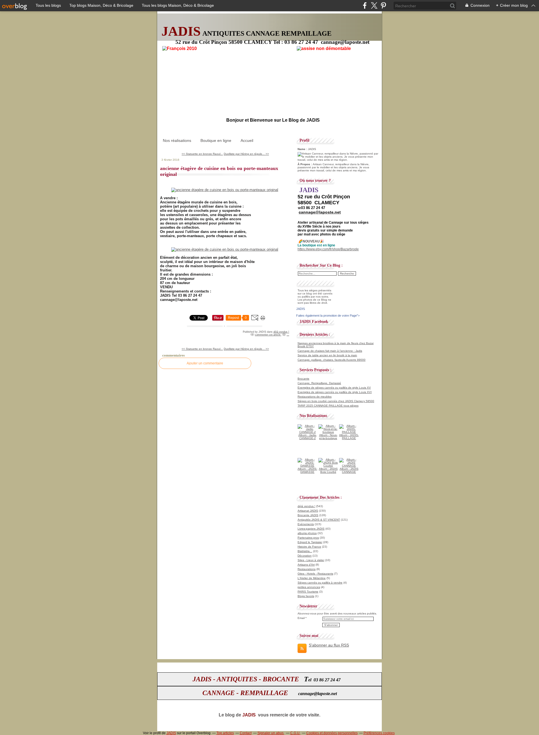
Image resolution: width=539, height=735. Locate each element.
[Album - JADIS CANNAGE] (349, 465)
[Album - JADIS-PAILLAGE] (349, 432)
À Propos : (305, 164)
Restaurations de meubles (315, 396)
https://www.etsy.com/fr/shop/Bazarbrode (328, 249)
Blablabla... (305, 551)
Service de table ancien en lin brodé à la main (327, 355)
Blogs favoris (306, 596)
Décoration (305, 555)
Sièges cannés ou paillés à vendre (320, 582)
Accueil (247, 140)
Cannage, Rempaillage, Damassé (319, 383)
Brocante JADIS (308, 515)
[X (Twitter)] (374, 5)
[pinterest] (383, 5)
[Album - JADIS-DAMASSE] (307, 465)
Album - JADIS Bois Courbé (328, 470)
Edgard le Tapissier (310, 542)
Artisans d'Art (306, 564)
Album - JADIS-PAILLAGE (349, 437)
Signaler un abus (270, 733)
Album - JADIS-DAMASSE (307, 470)
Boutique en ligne (215, 140)
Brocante (303, 378)
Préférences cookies (379, 733)
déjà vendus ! (281, 331)
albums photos (307, 533)
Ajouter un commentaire (205, 363)
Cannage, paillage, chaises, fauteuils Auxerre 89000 (332, 359)
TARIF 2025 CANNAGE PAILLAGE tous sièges (328, 405)
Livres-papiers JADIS (311, 528)
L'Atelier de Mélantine (312, 578)
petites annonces (309, 587)
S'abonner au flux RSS (329, 645)
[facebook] (364, 5)
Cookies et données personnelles (332, 733)
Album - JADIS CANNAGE (349, 470)
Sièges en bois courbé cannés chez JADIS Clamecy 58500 (336, 401)
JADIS (171, 733)
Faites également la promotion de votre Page (326, 315)
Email (301, 618)
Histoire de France (309, 546)
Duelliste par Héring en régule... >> (246, 153)
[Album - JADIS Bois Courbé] (328, 465)
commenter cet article (268, 334)
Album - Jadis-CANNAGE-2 (307, 437)
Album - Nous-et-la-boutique (328, 437)
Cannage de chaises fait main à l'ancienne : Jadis (330, 350)
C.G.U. (295, 733)
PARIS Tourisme (308, 591)
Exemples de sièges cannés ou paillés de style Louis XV (334, 387)
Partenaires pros (308, 537)
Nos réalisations (177, 140)
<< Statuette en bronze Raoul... (202, 153)
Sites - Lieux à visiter (311, 560)
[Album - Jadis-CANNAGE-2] (307, 432)
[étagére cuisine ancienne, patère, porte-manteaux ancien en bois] (224, 190)
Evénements (306, 524)
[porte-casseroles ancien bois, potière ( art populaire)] (224, 249)
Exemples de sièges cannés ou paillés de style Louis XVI (335, 392)
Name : (303, 149)
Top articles (225, 733)
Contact (246, 733)
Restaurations (307, 569)
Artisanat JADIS (308, 510)
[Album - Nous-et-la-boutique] (328, 432)
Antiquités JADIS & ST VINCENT (319, 519)
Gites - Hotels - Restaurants (315, 573)
